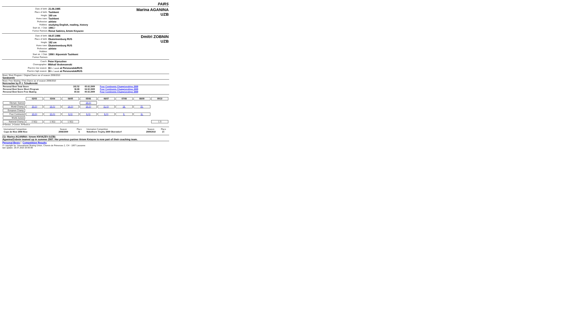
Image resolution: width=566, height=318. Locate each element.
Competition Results (35, 142)
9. (124, 114)
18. (124, 107)
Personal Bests (11, 142)
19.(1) (52, 107)
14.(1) (70, 107)
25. (141, 107)
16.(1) (88, 103)
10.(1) (34, 114)
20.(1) (34, 107)
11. (142, 114)
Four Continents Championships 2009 (119, 86)
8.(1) (70, 114)
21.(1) (106, 107)
